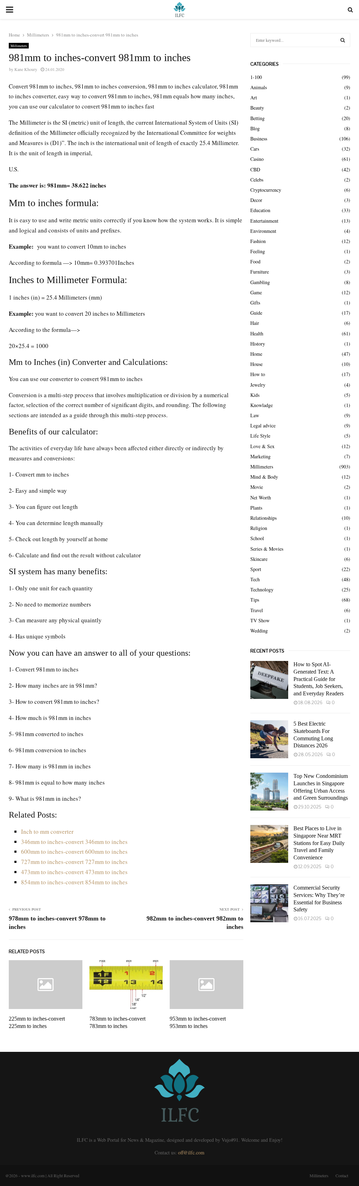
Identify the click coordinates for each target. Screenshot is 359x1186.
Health (256, 333)
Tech (255, 579)
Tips (254, 599)
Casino (257, 159)
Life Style (260, 435)
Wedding (259, 630)
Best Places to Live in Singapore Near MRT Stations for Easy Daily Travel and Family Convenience (319, 842)
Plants (256, 507)
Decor (256, 200)
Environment (263, 231)
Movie (256, 487)
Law (254, 415)
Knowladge (261, 405)
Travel (256, 610)
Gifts (255, 302)
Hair (254, 323)
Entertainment (264, 220)
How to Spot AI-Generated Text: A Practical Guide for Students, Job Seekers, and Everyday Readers (318, 678)
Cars (254, 148)
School (257, 538)
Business (258, 138)
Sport (255, 569)
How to (257, 374)
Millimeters (19, 45)
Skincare (258, 559)
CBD (255, 169)
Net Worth (260, 497)
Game (256, 292)
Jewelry (257, 384)
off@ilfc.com (191, 1152)
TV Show (260, 620)
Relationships (263, 518)
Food (255, 261)
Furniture (259, 271)
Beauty (257, 107)
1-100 (256, 77)
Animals (258, 87)
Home (256, 353)
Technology (261, 589)
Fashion (258, 241)
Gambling (260, 282)
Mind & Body (264, 476)
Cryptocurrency (265, 189)
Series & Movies (266, 548)
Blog (255, 128)
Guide (256, 312)
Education (260, 210)
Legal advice (263, 425)
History (257, 343)
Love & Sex (262, 446)
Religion (258, 528)
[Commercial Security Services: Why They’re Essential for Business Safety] (269, 903)
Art (253, 97)
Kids (254, 395)
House (256, 364)
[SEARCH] (342, 40)
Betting (257, 118)
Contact (342, 1175)
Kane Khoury (25, 69)
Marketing (260, 456)
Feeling (257, 251)
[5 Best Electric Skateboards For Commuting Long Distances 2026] (269, 739)
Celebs (256, 179)
